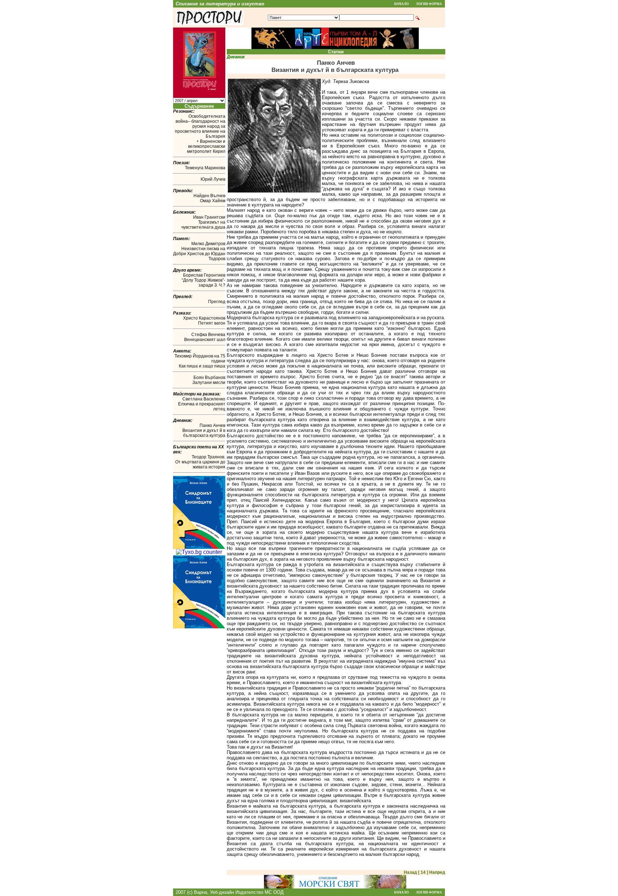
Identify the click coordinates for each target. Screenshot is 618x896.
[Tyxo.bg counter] (199, 552)
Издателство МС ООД (259, 892)
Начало (401, 4)
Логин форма (429, 4)
